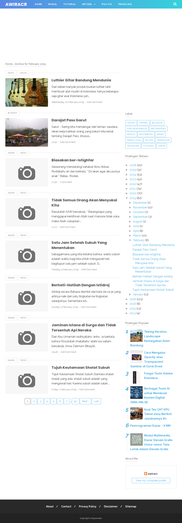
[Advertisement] (91, 25)
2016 (133, 303)
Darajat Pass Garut (69, 120)
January (138, 294)
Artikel (87, 4)
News (11, 73)
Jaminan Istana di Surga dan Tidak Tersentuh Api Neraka (84, 328)
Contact (66, 506)
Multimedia (146, 134)
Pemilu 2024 (134, 140)
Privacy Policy (87, 506)
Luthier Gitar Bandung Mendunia (81, 80)
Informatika (158, 128)
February (139, 240)
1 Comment (66, 182)
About (49, 506)
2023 (133, 179)
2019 (133, 198)
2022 (133, 184)
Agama (11, 153)
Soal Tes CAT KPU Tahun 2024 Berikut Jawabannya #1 (158, 414)
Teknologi (163, 140)
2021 (133, 188)
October (139, 212)
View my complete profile (151, 480)
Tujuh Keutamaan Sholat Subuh (81, 367)
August (138, 221)
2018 (133, 299)
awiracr (16, 4)
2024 (133, 174)
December (140, 202)
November (140, 207)
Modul (52, 4)
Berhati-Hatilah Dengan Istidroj (80, 285)
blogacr (12, 113)
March (137, 235)
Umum (23, 73)
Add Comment (94, 102)
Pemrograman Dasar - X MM (150, 425)
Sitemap (130, 506)
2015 (133, 308)
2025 (133, 169)
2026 (133, 165)
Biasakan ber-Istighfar (73, 160)
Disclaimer (111, 506)
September (140, 216)
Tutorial (69, 4)
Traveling (125, 4)
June (136, 226)
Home (38, 4)
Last (96, 401)
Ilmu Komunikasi (137, 128)
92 (75, 401)
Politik (107, 4)
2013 (133, 313)
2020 (133, 193)
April (136, 231)
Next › (85, 401)
